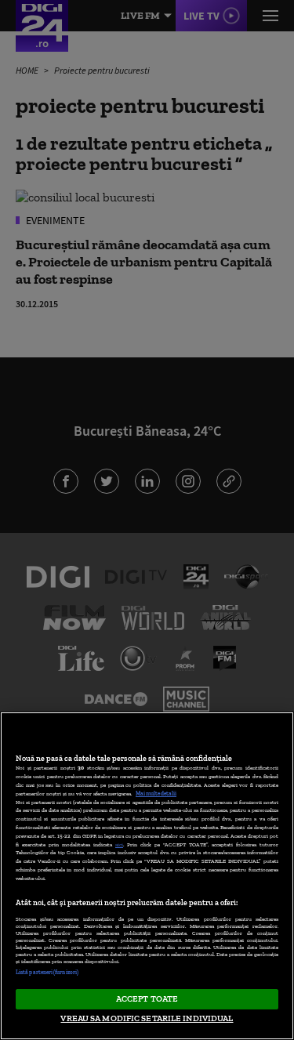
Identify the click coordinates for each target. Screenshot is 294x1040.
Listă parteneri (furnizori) (47, 972)
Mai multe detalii (156, 793)
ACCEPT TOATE (147, 998)
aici (119, 844)
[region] (147, 876)
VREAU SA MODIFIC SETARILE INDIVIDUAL (146, 1018)
